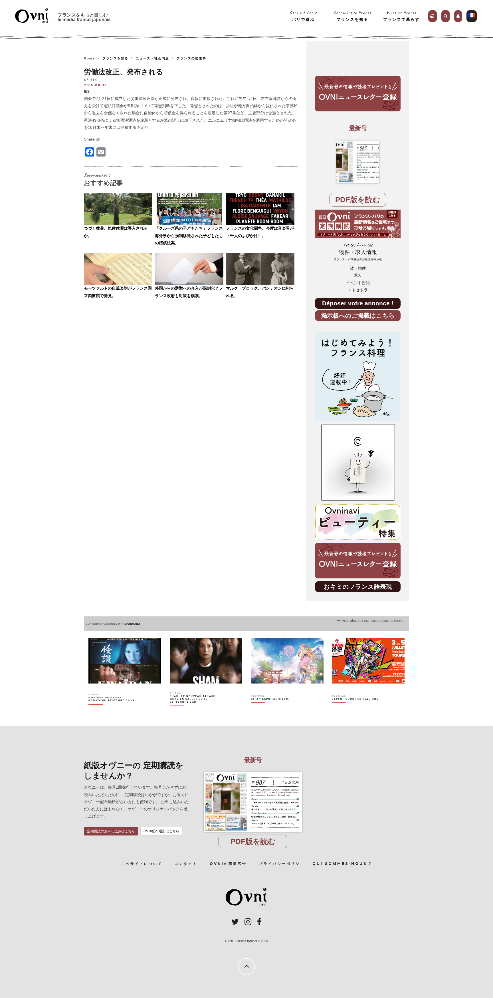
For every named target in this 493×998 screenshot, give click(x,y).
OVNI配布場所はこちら (161, 831)
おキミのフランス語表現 (358, 586)
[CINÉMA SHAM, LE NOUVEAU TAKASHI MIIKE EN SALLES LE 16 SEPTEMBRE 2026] (193, 709)
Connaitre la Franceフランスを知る (352, 16)
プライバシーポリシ (279, 863)
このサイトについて (141, 863)
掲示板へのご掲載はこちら (358, 315)
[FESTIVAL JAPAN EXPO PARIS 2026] (270, 709)
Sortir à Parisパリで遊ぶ (303, 16)
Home (89, 58)
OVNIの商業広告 (228, 863)
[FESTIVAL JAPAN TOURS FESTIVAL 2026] (355, 709)
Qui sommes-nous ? (342, 863)
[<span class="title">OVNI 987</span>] (358, 162)
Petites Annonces (358, 251)
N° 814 (90, 80)
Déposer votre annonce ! (357, 303)
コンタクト (186, 863)
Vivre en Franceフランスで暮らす (401, 16)
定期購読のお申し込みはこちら (111, 831)
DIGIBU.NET (132, 623)
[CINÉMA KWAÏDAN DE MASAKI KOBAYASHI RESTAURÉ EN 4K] (112, 709)
